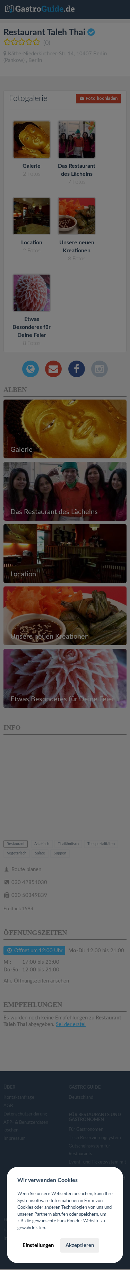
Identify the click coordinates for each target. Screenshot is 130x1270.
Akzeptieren (80, 1245)
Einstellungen (38, 1245)
